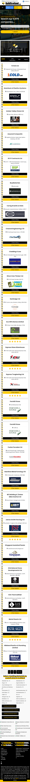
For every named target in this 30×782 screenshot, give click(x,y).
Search (16, 31)
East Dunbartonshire (20, 690)
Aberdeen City (5, 680)
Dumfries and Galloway (7, 687)
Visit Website (15, 82)
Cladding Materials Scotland (11, 710)
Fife (17, 694)
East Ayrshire (5, 690)
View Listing (15, 79)
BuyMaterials (15, 183)
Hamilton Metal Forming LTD (15, 472)
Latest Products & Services (20, 752)
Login (2, 748)
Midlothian (4, 698)
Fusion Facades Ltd (15, 447)
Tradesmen (4, 754)
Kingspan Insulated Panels (15, 545)
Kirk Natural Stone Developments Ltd (15, 569)
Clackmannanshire (20, 685)
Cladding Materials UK (9, 706)
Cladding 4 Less (15, 252)
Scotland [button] (27, 1)
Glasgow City (5, 696)
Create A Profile (20, 756)
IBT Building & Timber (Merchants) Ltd (15, 496)
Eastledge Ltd (15, 299)
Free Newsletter (25, 7)
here (17, 778)
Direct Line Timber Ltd (15, 276)
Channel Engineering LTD (15, 229)
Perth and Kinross (6, 700)
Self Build (3, 759)
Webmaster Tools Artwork (22, 748)
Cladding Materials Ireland (10, 713)
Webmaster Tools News (22, 750)
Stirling (3, 703)
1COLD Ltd (15, 66)
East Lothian (4, 692)
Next (18, 672)
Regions (26, 59)
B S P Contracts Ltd (15, 158)
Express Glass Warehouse (15, 347)
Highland (18, 696)
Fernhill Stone (15, 401)
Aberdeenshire (19, 680)
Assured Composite (15, 134)
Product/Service (7, 28)
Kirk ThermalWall (15, 595)
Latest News (4, 751)
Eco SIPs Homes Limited (15, 322)
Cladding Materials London (10, 717)
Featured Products (8, 7)
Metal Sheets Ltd (15, 619)
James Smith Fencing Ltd (15, 520)
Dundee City (19, 687)
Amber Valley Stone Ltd (15, 111)
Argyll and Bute (19, 683)
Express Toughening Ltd (15, 374)
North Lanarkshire (20, 698)
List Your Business (16, 7)
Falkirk (3, 694)
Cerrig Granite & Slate (15, 206)
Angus (3, 683)
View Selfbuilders (12, 59)
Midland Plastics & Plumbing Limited (15, 646)
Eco (2, 756)
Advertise (18, 754)
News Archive (4, 753)
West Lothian (19, 703)
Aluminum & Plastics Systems (15, 88)
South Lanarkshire (20, 700)
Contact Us (4, 750)
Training (3, 758)
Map (19, 59)
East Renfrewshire (20, 692)
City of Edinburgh (6, 685)
